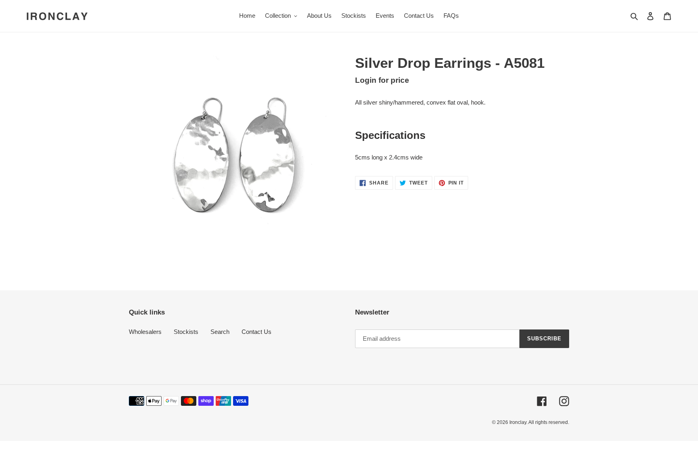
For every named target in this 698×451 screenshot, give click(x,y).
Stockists (186, 331)
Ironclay (517, 422)
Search (219, 331)
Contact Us (256, 331)
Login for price (382, 80)
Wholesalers (145, 331)
